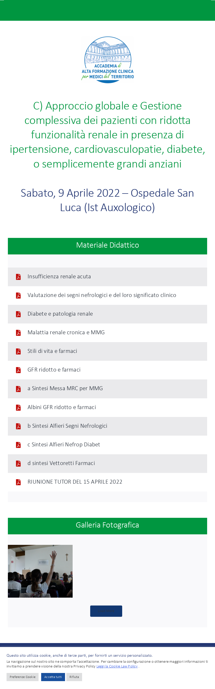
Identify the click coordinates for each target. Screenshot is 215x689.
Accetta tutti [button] (53, 677)
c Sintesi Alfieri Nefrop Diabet (64, 445)
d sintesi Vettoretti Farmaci (61, 464)
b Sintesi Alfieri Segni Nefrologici (67, 426)
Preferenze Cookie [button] (22, 677)
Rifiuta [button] (74, 677)
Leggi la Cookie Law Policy (117, 667)
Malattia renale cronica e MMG (66, 333)
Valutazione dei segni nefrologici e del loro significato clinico (102, 296)
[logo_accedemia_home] (107, 38)
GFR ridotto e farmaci (54, 370)
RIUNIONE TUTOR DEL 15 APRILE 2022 (75, 482)
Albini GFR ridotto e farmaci (62, 408)
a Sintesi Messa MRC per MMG (65, 389)
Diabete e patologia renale (60, 314)
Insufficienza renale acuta (59, 277)
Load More (106, 611)
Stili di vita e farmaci (52, 351)
